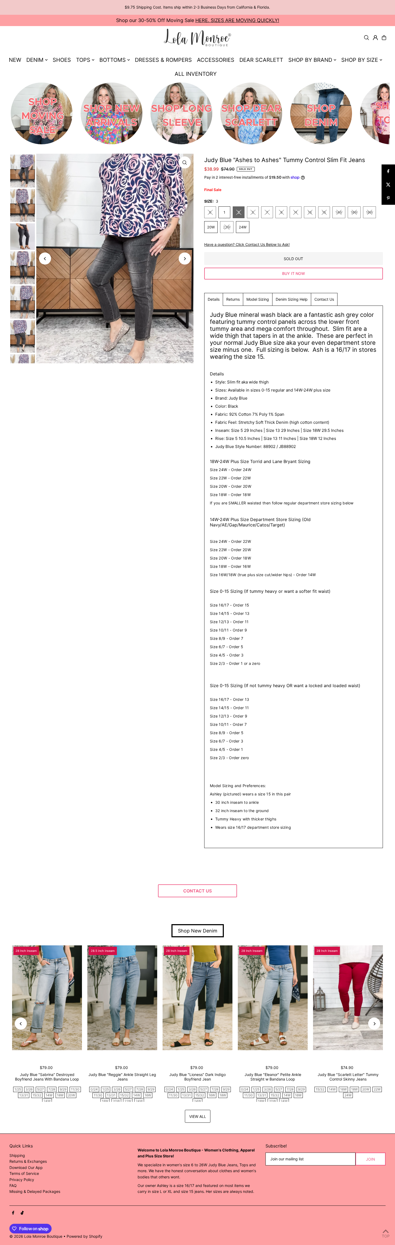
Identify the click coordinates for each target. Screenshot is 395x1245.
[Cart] (384, 37)
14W (338, 212)
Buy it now (293, 273)
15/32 (37, 1095)
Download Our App (26, 1167)
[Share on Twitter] (388, 184)
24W (242, 227)
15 (324, 212)
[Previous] (45, 259)
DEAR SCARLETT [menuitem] (261, 60)
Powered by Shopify (84, 1236)
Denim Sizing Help (292, 299)
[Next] (185, 259)
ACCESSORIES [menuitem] (215, 60)
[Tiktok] (22, 1213)
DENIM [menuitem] (35, 60)
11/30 (75, 1089)
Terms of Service (24, 1173)
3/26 (29, 1089)
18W (369, 212)
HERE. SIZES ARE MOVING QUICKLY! (237, 20)
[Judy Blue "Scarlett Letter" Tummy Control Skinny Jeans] (348, 997)
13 (310, 212)
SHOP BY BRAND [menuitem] (310, 60)
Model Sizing (257, 299)
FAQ (13, 1185)
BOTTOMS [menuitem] (112, 60)
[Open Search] (366, 37)
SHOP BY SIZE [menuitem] (359, 60)
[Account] (375, 37)
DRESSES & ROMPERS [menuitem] (163, 60)
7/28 (51, 1089)
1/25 (18, 1089)
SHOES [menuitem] (62, 60)
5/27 (40, 1089)
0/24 (94, 1089)
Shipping (17, 1155)
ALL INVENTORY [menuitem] (196, 74)
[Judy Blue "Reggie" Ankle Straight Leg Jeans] (122, 997)
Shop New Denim (197, 931)
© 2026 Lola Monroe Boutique (35, 1236)
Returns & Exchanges (28, 1161)
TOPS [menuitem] (83, 60)
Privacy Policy (21, 1179)
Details (214, 299)
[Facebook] (13, 1213)
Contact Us (324, 299)
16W (354, 212)
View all (197, 1116)
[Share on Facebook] (388, 171)
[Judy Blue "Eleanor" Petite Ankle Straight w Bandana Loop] (273, 997)
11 (295, 212)
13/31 (23, 1095)
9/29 (63, 1089)
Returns (233, 299)
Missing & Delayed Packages (34, 1191)
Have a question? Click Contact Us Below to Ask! (247, 244)
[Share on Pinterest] (388, 198)
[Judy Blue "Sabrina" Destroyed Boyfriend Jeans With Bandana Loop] (47, 997)
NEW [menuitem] (15, 60)
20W (211, 227)
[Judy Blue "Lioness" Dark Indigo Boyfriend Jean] (197, 997)
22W (227, 227)
